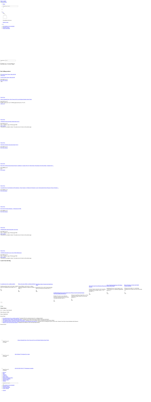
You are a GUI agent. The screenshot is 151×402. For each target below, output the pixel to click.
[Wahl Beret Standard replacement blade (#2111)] (7, 141)
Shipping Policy (6, 379)
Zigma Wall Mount (6, 28)
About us (4, 374)
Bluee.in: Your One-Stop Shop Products (77, 292)
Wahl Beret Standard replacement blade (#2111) (9, 144)
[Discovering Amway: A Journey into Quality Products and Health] (133, 282)
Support (4, 390)
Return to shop (5, 22)
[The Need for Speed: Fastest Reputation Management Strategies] (98, 283)
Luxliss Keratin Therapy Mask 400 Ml (7, 77)
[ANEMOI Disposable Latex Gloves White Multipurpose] (7, 249)
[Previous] (0, 302)
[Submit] (3, 7)
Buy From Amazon (4, 80)
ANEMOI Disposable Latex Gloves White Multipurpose (11, 252)
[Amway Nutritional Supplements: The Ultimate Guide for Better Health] (115, 282)
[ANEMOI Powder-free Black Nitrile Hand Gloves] (7, 118)
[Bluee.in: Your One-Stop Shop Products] (80, 290)
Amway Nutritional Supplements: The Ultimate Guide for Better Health (114, 285)
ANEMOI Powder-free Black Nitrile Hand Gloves (9, 121)
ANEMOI (12, 26)
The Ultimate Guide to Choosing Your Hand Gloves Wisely (14, 320)
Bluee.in (4, 372)
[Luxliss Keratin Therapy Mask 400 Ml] (8, 74)
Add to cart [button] (2, 103)
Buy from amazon (3, 190)
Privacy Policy (5, 376)
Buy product (2, 169)
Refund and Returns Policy (8, 377)
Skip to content (3, 0)
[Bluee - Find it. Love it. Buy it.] (3, 2)
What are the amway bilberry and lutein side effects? (12, 319)
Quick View (2, 75)
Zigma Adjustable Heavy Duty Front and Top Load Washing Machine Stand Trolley (16, 99)
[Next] (1, 302)
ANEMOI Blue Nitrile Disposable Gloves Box (9, 229)
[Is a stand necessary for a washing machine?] (9, 281)
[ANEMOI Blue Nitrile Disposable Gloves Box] (7, 226)
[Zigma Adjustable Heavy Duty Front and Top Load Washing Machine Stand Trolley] (7, 96)
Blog (4, 373)
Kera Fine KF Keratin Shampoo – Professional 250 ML (10, 208)
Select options (3, 125)
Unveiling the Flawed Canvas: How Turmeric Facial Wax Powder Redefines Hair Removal (62, 293)
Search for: (5, 6)
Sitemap (4, 380)
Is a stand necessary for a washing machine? (11, 318)
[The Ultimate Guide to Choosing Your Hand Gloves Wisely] (45, 281)
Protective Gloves (6, 27)
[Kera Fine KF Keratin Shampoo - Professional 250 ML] (7, 205)
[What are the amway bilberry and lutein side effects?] (27, 281)
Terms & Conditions (6, 378)
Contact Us (5, 375)
